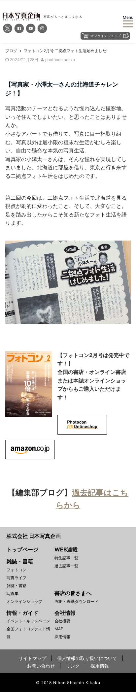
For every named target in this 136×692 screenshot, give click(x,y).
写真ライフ (16, 577)
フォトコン (16, 569)
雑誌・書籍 (16, 585)
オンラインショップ (24, 601)
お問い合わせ (41, 666)
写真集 (12, 593)
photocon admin (60, 59)
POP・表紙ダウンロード (76, 601)
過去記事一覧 (66, 565)
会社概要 (62, 620)
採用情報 (62, 636)
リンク (73, 666)
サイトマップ (32, 658)
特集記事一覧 (66, 557)
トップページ (22, 549)
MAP (58, 628)
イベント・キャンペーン (28, 620)
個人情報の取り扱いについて (87, 658)
